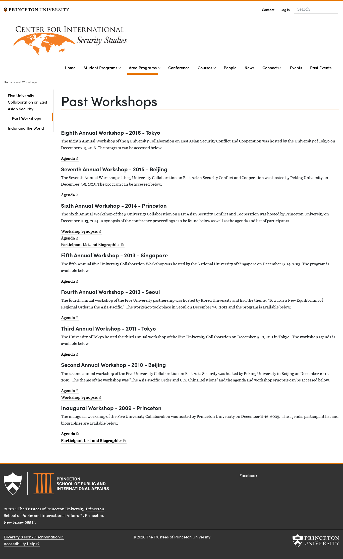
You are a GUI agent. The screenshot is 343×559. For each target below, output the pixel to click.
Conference (179, 67)
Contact (268, 9)
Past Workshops (32, 118)
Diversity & (32, 536)
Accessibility (19, 543)
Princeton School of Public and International (54, 512)
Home (70, 67)
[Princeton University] (36, 9)
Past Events (320, 67)
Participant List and (90, 244)
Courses (205, 67)
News (249, 67)
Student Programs (100, 67)
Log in (285, 9)
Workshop (79, 231)
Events (296, 67)
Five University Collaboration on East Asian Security (30, 102)
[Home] (108, 41)
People (230, 67)
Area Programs (143, 67)
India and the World (26, 128)
